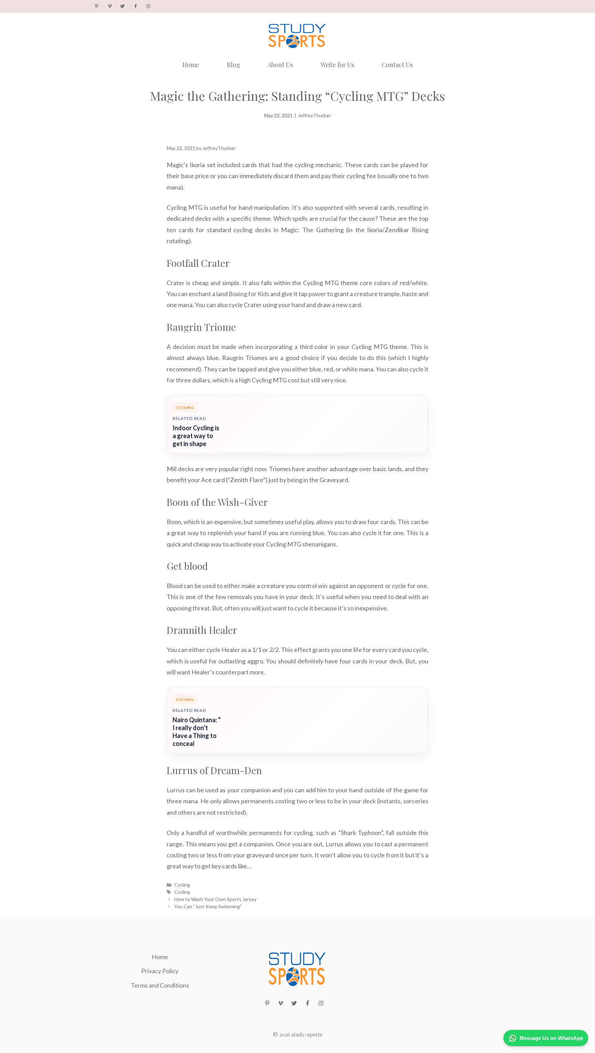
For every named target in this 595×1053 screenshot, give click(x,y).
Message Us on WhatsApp (551, 1038)
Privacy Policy (159, 971)
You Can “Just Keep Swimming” (208, 906)
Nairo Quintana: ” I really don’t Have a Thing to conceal (197, 731)
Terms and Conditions (160, 985)
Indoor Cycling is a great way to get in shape (196, 435)
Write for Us (337, 65)
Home (190, 65)
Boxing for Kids (249, 293)
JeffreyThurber (314, 115)
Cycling (182, 885)
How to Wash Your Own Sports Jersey (215, 899)
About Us (280, 65)
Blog (233, 65)
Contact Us (397, 65)
